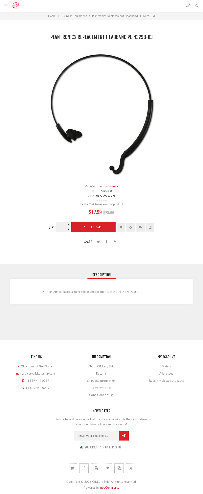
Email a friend (140, 227)
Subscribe (91, 447)
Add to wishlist (121, 227)
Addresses (166, 373)
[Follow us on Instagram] (119, 468)
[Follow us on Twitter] (72, 468)
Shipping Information (101, 380)
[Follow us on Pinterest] (107, 468)
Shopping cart (189, 4)
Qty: (51, 227)
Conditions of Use (101, 395)
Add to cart (93, 227)
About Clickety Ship (101, 366)
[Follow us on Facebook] (84, 468)
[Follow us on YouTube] (95, 468)
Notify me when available (150, 227)
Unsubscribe (113, 447)
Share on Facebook (106, 241)
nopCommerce (110, 487)
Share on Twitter (98, 241)
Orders (166, 366)
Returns (101, 373)
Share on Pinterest (114, 241)
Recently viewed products (166, 380)
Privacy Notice (101, 387)
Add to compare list (130, 227)
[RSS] (130, 468)
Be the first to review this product (101, 204)
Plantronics (111, 186)
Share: (88, 242)
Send (124, 436)
